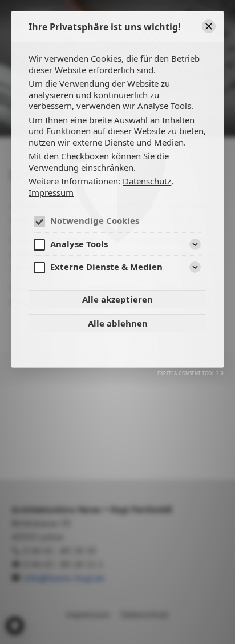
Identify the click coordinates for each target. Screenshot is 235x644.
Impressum (51, 192)
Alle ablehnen (118, 323)
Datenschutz (147, 181)
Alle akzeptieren (117, 299)
